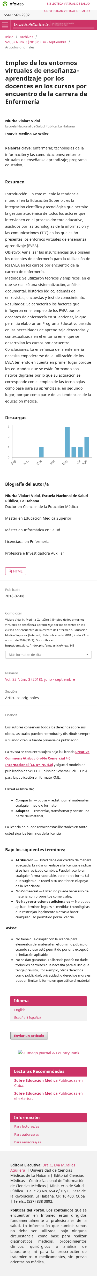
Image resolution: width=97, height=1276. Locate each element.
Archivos (26, 36)
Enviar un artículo (29, 1035)
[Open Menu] (5, 25)
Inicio (9, 36)
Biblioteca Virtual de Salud (68, 3)
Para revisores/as (27, 1142)
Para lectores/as (26, 1126)
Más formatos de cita (25, 654)
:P (37, 1093)
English (19, 1009)
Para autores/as (26, 1134)
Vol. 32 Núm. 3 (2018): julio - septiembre (35, 42)
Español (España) (27, 1017)
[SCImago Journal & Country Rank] (48, 1052)
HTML (17, 571)
